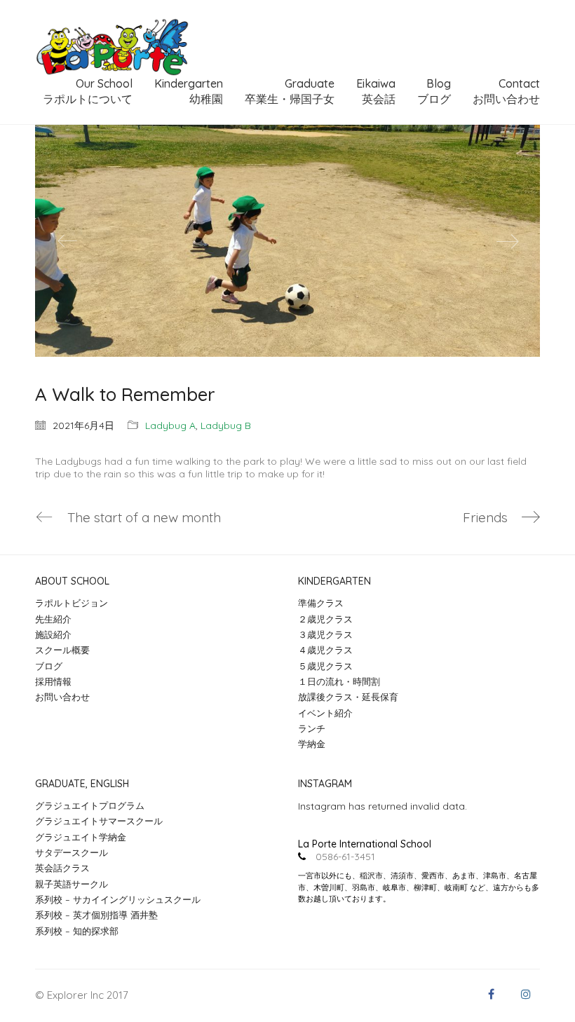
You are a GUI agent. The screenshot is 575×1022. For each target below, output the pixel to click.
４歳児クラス (325, 649)
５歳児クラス (325, 666)
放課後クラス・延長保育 (348, 696)
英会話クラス (62, 867)
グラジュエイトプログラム (89, 805)
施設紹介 (53, 634)
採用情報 (53, 681)
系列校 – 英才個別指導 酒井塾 (96, 914)
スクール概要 (62, 649)
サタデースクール (71, 852)
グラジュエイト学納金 (80, 837)
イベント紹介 (325, 712)
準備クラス (321, 602)
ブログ (48, 666)
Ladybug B (226, 425)
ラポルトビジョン (71, 602)
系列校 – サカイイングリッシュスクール (118, 899)
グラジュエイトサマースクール (99, 820)
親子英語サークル (71, 884)
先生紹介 (53, 619)
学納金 (311, 743)
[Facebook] (491, 994)
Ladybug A (170, 425)
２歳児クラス (325, 619)
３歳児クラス (325, 634)
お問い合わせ (62, 696)
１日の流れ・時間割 (339, 681)
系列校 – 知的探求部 (77, 930)
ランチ (311, 728)
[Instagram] (526, 994)
